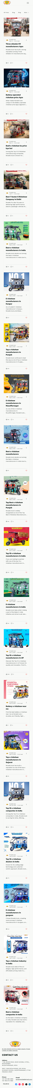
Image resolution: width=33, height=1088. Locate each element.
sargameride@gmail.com (24, 1079)
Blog (13, 12)
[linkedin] (30, 1084)
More (25, 12)
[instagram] (20, 1084)
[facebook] (16, 1084)
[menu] (28, 3)
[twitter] (26, 1084)
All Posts (6, 12)
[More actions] (27, 40)
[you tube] (23, 1084)
